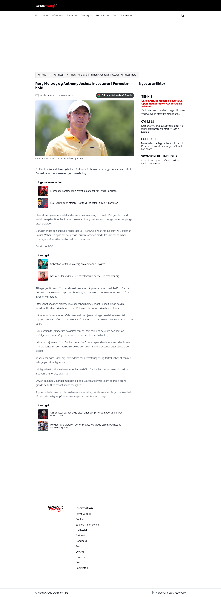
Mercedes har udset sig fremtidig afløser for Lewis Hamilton (83, 190)
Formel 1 (101, 15)
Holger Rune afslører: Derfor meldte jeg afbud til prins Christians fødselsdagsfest (85, 426)
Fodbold (40, 15)
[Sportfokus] (110, 5)
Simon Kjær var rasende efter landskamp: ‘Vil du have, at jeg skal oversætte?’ (86, 414)
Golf (115, 15)
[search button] (183, 16)
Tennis (70, 15)
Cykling (85, 15)
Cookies (80, 519)
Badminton (127, 15)
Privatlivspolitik (84, 513)
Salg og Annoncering (87, 524)
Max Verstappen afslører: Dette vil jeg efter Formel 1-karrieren (84, 203)
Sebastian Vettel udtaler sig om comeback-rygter (77, 264)
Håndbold (57, 15)
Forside (42, 74)
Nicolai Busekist (47, 95)
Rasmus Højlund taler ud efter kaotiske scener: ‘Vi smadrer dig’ (85, 276)
